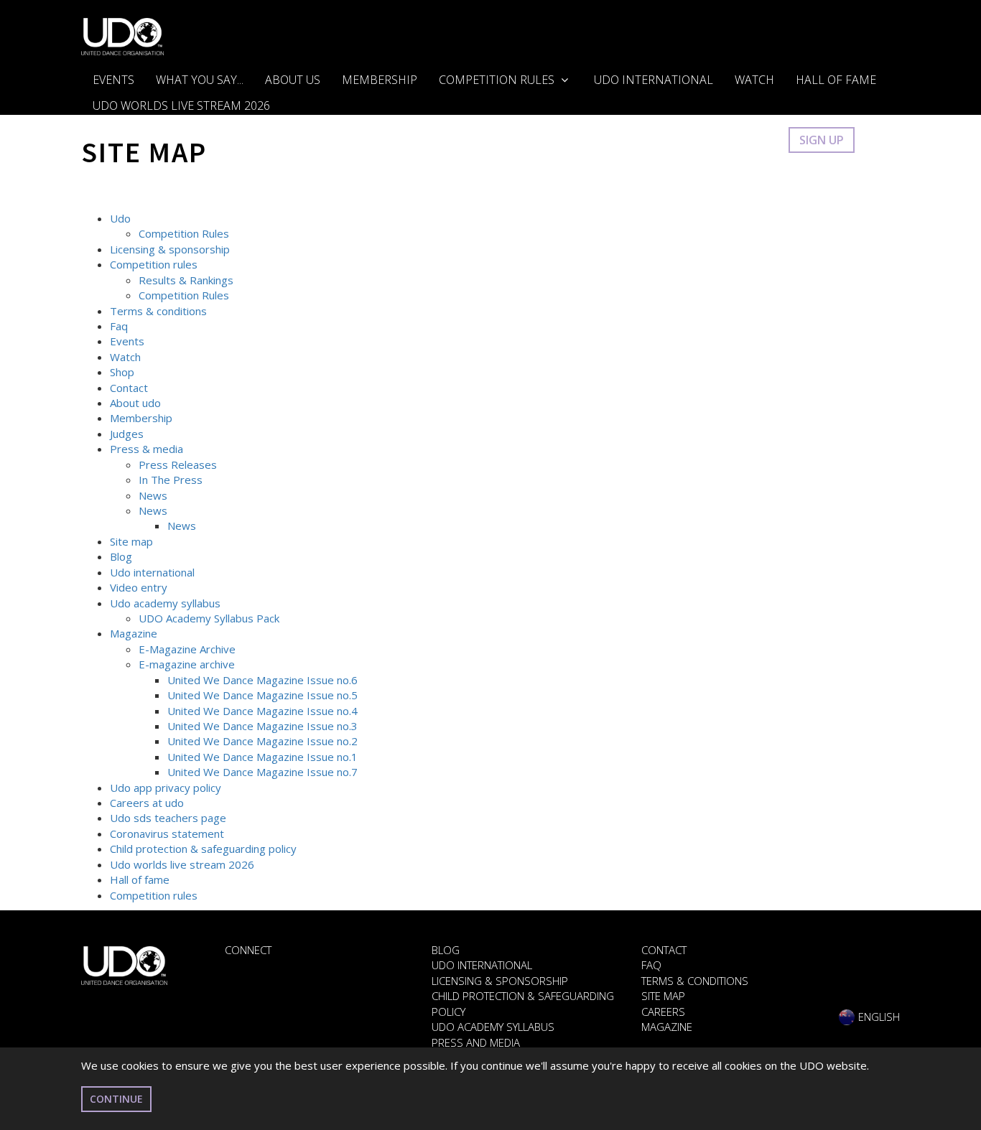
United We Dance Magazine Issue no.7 (262, 772)
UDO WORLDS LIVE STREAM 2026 (181, 105)
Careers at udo (147, 802)
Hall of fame (139, 879)
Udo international (152, 572)
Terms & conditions (158, 311)
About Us (292, 80)
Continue (116, 1099)
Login (756, 140)
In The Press (171, 479)
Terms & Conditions (694, 980)
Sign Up (821, 140)
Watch (754, 80)
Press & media (146, 449)
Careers (663, 1011)
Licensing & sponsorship (170, 249)
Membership (379, 80)
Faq (119, 326)
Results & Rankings (186, 280)
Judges (127, 433)
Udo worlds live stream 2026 (182, 864)
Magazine (133, 633)
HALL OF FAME (836, 80)
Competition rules (153, 264)
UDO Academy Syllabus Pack (209, 618)
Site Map (663, 996)
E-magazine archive (187, 664)
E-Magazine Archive (187, 649)
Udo (120, 218)
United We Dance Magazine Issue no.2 (262, 741)
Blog (121, 556)
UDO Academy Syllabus (493, 1026)
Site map (131, 541)
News (153, 495)
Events (113, 80)
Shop (122, 372)
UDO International (653, 80)
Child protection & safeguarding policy (203, 848)
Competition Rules (498, 80)
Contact (129, 387)
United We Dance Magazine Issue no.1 (262, 757)
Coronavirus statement (167, 833)
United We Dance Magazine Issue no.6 (262, 680)
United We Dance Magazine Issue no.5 (262, 695)
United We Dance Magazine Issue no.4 (262, 711)
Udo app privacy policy (165, 787)
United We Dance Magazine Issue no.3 (262, 726)
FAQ (651, 965)
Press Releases (178, 464)
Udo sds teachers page (168, 818)
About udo (135, 403)
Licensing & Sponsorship (500, 980)
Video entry (138, 587)
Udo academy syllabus (165, 603)
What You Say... (199, 80)
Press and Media (476, 1042)
